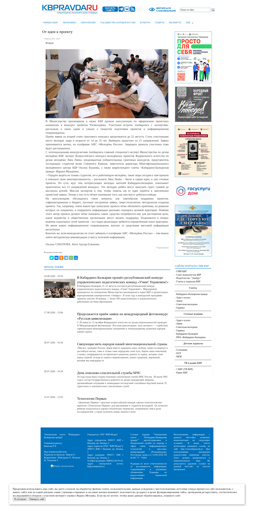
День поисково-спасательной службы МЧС (109, 373)
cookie (105, 489)
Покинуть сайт (36, 499)
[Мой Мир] (76, 258)
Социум (159, 22)
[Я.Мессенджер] (52, 258)
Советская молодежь (186, 304)
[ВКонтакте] (56, 258)
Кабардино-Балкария (187, 334)
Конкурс (50, 43)
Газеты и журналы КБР (188, 281)
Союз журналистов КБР (188, 275)
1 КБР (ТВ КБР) (184, 369)
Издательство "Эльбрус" (188, 278)
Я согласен (20, 499)
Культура (145, 22)
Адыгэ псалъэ (183, 297)
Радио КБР (181, 372)
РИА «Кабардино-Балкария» (191, 337)
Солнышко (181, 350)
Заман (179, 301)
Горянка (180, 307)
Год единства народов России (117, 22)
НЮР (179, 356)
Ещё (187, 23)
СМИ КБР (181, 271)
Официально (50, 22)
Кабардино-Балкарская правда (192, 294)
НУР (178, 353)
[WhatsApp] (71, 258)
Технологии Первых (92, 398)
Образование (88, 22)
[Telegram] (66, 258)
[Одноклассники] (61, 258)
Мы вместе (175, 22)
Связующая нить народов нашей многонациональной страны (122, 344)
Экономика (69, 22)
